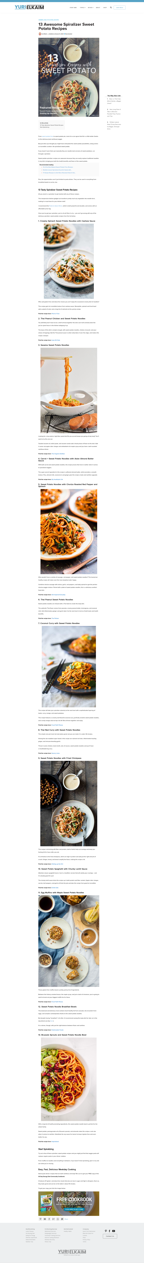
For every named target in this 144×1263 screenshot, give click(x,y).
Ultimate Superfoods (31, 1237)
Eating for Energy (30, 1235)
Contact (85, 1235)
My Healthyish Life (57, 479)
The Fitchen (55, 618)
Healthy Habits (68, 1231)
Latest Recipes (30, 1231)
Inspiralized (55, 1141)
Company (86, 1229)
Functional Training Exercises (52, 1235)
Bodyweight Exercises (50, 1233)
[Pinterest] (40, 1219)
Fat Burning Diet (30, 1233)
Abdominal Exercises (50, 1231)
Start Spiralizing (44, 127)
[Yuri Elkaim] (72, 1252)
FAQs (84, 1237)
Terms (84, 1241)
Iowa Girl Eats (56, 340)
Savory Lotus (56, 753)
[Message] (62, 1219)
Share (66, 1219)
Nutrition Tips (29, 1241)
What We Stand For (88, 1233)
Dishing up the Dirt (57, 864)
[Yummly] (53, 1219)
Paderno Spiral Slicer (55, 206)
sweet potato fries (47, 136)
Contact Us (110, 1236)
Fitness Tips (48, 1241)
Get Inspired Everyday (58, 595)
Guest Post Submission (89, 1231)
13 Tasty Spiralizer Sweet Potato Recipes (51, 125)
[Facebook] (49, 1219)
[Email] (45, 1219)
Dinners (40, 20)
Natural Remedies (30, 1239)
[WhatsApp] (58, 1219)
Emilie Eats (55, 888)
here (51, 1021)
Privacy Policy (86, 1239)
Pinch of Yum (56, 313)
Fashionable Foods (57, 1030)
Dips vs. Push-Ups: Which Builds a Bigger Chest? (114, 101)
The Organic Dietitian (58, 454)
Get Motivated (68, 1229)
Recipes (56, 20)
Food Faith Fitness (57, 725)
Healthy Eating (49, 20)
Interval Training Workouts (52, 1237)
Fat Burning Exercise (51, 1229)
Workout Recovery (50, 1239)
